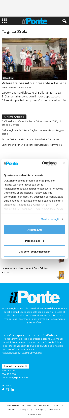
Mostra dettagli (50, 219)
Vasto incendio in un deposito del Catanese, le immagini (32, 144)
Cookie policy (40, 409)
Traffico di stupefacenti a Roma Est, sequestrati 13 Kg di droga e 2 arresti (31, 123)
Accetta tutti (34, 229)
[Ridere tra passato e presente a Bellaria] (34, 59)
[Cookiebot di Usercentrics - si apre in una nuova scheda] (43, 163)
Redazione (32, 405)
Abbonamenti (45, 405)
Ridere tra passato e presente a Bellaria (34, 83)
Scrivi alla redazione (15, 405)
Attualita (8, 78)
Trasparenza (54, 409)
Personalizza (32, 240)
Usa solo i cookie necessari (34, 251)
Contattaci (12, 409)
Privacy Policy (26, 409)
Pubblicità (58, 405)
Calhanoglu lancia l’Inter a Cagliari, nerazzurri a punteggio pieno (33, 132)
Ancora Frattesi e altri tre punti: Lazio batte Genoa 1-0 (30, 139)
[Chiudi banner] (64, 163)
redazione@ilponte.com (15, 377)
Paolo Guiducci (9, 87)
